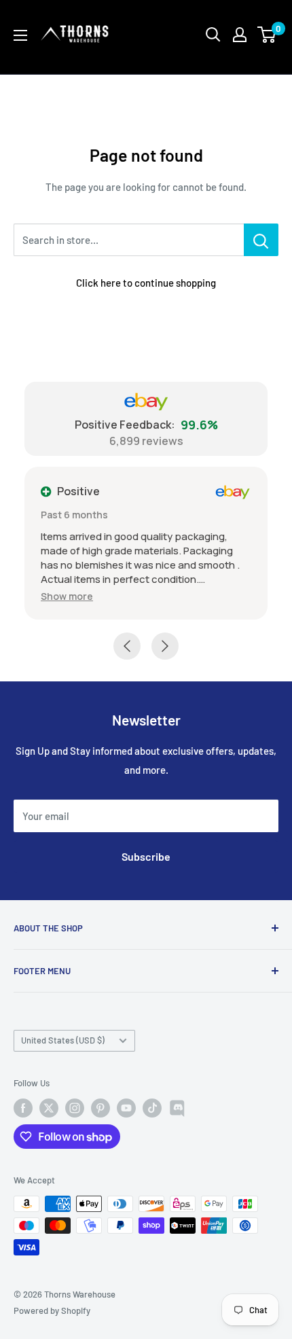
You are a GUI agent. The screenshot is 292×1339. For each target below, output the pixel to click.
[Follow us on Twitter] (48, 1108)
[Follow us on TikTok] (152, 1108)
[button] (67, 596)
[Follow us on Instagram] (74, 1108)
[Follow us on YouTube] (126, 1108)
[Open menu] (20, 35)
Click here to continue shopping (146, 282)
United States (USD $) (63, 1040)
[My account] (240, 34)
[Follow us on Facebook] (23, 1108)
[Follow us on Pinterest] (100, 1108)
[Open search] (213, 34)
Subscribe (146, 856)
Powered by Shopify (52, 1310)
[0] (267, 34)
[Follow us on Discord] (177, 1108)
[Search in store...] (261, 240)
